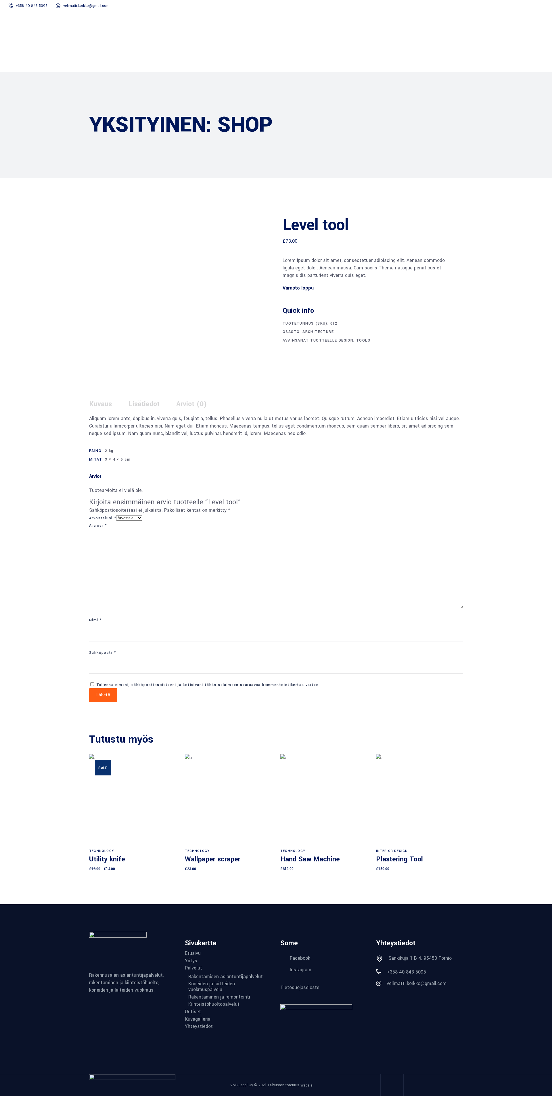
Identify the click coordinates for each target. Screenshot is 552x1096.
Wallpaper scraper (212, 859)
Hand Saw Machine (310, 859)
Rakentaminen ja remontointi (219, 997)
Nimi (95, 620)
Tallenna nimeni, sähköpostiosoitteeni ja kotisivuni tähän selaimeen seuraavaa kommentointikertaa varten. (208, 684)
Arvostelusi (102, 518)
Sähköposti (102, 652)
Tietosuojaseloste (299, 987)
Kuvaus (100, 404)
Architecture (318, 331)
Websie (306, 1085)
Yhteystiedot (199, 1026)
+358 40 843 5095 (31, 5)
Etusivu (193, 953)
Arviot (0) (191, 404)
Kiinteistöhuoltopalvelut (213, 1004)
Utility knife (107, 859)
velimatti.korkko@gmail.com (86, 5)
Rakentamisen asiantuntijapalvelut (225, 977)
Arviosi (98, 525)
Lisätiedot (144, 404)
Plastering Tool (399, 859)
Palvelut (193, 968)
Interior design (392, 851)
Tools (363, 340)
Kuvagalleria (197, 1019)
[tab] (108, 404)
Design (346, 340)
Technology (101, 851)
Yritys (191, 961)
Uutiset (193, 1012)
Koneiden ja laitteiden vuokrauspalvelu (211, 986)
